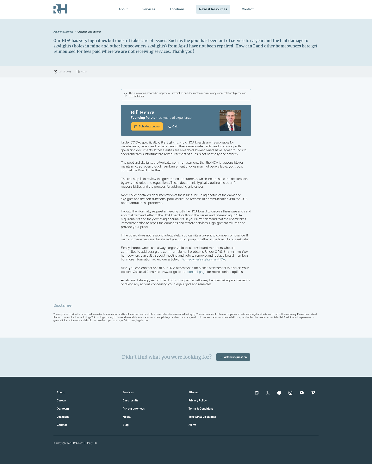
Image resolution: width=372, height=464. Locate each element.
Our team (63, 408)
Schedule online (149, 126)
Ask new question (235, 357)
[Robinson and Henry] (60, 9)
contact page (196, 272)
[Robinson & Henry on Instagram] (290, 393)
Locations (177, 9)
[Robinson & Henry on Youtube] (301, 393)
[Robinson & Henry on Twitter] (268, 393)
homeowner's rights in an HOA (203, 259)
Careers (62, 400)
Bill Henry (142, 113)
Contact (248, 9)
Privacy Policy (198, 400)
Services (148, 9)
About (123, 9)
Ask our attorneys (63, 31)
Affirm (192, 424)
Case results (130, 400)
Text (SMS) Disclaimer (202, 416)
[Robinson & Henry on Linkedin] (256, 393)
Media (127, 416)
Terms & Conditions (201, 408)
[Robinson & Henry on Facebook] (279, 393)
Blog (126, 424)
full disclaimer (136, 96)
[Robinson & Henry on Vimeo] (313, 393)
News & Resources (213, 9)
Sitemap (194, 392)
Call (174, 126)
